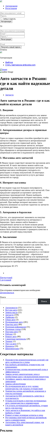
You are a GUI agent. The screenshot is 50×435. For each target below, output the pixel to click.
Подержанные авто (14, 322)
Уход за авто (10, 344)
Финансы (9, 346)
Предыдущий (6, 277)
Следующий (5, 280)
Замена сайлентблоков (15, 384)
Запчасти (9, 95)
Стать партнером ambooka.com (20, 65)
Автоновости (11, 307)
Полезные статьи (13, 329)
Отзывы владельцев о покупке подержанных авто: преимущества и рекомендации (25, 402)
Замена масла (11, 312)
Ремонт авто (11, 336)
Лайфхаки (10, 317)
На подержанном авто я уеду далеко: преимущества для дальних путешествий (24, 387)
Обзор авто (10, 320)
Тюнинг (9, 341)
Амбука (9, 62)
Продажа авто (11, 332)
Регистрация (11, 8)
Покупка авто (11, 324)
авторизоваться (7, 293)
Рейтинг (9, 334)
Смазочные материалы (15, 339)
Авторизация (11, 6)
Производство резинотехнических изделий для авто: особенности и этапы (26, 361)
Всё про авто (11, 310)
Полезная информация (15, 327)
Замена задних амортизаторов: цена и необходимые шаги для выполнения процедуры (27, 375)
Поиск (3, 297)
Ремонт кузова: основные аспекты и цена (24, 415)
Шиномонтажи (12, 348)
